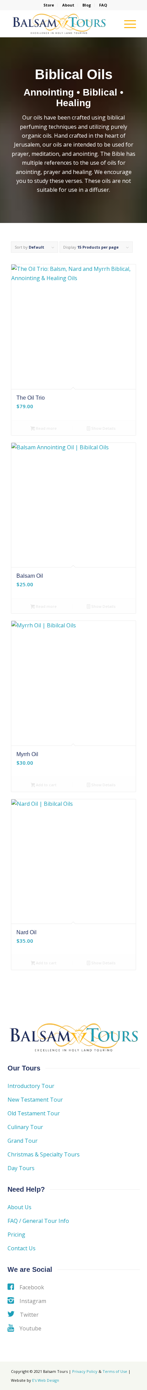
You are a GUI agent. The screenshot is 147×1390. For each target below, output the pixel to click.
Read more (46, 428)
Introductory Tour (31, 1086)
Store (48, 5)
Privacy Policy (84, 1371)
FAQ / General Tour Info (38, 1221)
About (68, 5)
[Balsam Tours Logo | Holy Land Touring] (61, 23)
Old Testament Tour (34, 1113)
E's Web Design (45, 1380)
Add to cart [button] (45, 784)
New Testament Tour (35, 1099)
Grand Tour (23, 1140)
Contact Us (22, 1248)
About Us (19, 1207)
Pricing (16, 1234)
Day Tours (21, 1168)
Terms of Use (115, 1371)
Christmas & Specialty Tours (44, 1154)
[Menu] (126, 23)
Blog (86, 5)
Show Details (103, 428)
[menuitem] (49, 5)
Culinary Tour (25, 1127)
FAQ (103, 5)
